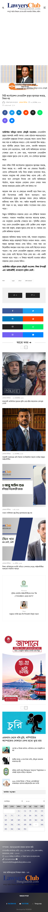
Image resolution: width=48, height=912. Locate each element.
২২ (19, 824)
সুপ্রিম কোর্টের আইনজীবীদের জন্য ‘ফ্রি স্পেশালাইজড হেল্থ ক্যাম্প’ (24, 593)
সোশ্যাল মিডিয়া (23, 102)
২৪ (30, 824)
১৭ (30, 820)
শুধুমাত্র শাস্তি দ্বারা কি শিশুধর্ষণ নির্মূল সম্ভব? (24, 613)
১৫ (19, 820)
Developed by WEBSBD (24, 909)
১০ (30, 815)
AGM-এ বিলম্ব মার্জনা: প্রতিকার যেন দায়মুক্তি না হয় (28, 749)
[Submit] (26, 112)
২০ (6, 824)
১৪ (12, 820)
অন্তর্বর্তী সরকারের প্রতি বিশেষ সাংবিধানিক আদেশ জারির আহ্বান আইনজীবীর (23, 458)
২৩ (25, 824)
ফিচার (20, 280)
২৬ (42, 824)
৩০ (25, 829)
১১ (36, 815)
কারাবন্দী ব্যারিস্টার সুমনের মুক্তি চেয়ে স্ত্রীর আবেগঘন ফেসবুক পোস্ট (22, 402)
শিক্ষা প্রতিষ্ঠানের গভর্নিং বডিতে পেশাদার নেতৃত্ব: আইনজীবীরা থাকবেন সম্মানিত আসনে (23, 568)
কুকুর (13, 280)
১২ (42, 815)
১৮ (36, 820)
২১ (12, 824)
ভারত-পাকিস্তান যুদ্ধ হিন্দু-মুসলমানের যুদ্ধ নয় (17, 513)
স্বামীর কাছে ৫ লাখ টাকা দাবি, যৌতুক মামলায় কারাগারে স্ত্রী (27, 760)
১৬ (25, 820)
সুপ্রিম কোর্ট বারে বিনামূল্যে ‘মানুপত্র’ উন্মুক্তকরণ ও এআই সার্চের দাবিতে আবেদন (29, 771)
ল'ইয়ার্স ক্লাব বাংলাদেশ (12, 102)
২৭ (6, 829)
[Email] (33, 112)
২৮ (12, 829)
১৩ (6, 820)
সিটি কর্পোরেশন (29, 280)
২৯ (19, 829)
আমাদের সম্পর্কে (24, 896)
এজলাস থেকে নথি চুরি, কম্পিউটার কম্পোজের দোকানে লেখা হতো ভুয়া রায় (21, 739)
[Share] (5, 112)
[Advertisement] (24, 40)
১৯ (42, 820)
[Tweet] (12, 112)
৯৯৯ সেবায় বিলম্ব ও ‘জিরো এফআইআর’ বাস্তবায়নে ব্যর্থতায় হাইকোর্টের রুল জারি (25, 782)
